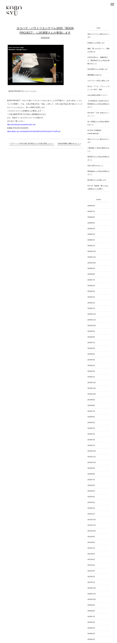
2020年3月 (91, 639)
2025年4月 (91, 297)
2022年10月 (91, 462)
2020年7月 (91, 616)
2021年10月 (91, 531)
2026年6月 (91, 217)
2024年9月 (91, 331)
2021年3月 (91, 571)
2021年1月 (91, 582)
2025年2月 (91, 303)
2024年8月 (91, 337)
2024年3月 (91, 365)
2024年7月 (91, 342)
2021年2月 (91, 576)
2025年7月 (91, 280)
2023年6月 (91, 417)
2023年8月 (91, 405)
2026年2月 (91, 240)
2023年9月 (91, 400)
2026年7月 (91, 211)
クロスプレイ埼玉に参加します (98, 80)
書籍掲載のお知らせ (94, 75)
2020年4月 (91, 633)
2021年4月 (91, 565)
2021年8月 (91, 542)
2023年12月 (91, 382)
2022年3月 (91, 502)
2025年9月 (91, 268)
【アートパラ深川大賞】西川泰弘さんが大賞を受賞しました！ (33, 143)
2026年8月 (91, 206)
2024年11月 (91, 320)
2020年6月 (91, 622)
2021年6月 (91, 554)
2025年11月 (91, 257)
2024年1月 (91, 377)
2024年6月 (91, 348)
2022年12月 (91, 451)
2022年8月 (91, 474)
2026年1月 (91, 245)
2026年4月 (91, 228)
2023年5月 (91, 422)
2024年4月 (91, 360)
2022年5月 (91, 491)
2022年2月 (91, 508)
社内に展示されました (95, 165)
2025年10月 (91, 263)
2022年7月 (91, 479)
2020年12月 (91, 588)
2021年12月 (91, 519)
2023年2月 (91, 440)
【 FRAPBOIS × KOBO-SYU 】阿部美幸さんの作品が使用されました (98, 104)
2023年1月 (91, 445)
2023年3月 (91, 434)
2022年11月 (91, 457)
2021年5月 (91, 559)
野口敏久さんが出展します (96, 180)
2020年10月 (91, 599)
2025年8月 (91, 274)
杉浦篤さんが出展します (96, 43)
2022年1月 (91, 514)
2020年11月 (91, 594)
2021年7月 (91, 548)
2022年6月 (91, 485)
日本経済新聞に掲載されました (68, 143)
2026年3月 (91, 234)
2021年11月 (91, 525)
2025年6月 (91, 285)
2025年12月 (91, 251)
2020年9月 (91, 605)
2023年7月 (91, 411)
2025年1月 (91, 308)
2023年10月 (91, 394)
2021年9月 (91, 536)
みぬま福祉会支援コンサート (97, 95)
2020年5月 (91, 628)
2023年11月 (91, 388)
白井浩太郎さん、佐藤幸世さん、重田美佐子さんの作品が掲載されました (98, 60)
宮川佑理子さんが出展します (97, 69)
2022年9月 (91, 468)
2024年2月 (91, 371)
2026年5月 (91, 223)
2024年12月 (91, 314)
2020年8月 (91, 611)
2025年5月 (91, 291)
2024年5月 (91, 354)
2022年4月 (91, 497)
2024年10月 (91, 325)
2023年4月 (91, 428)
